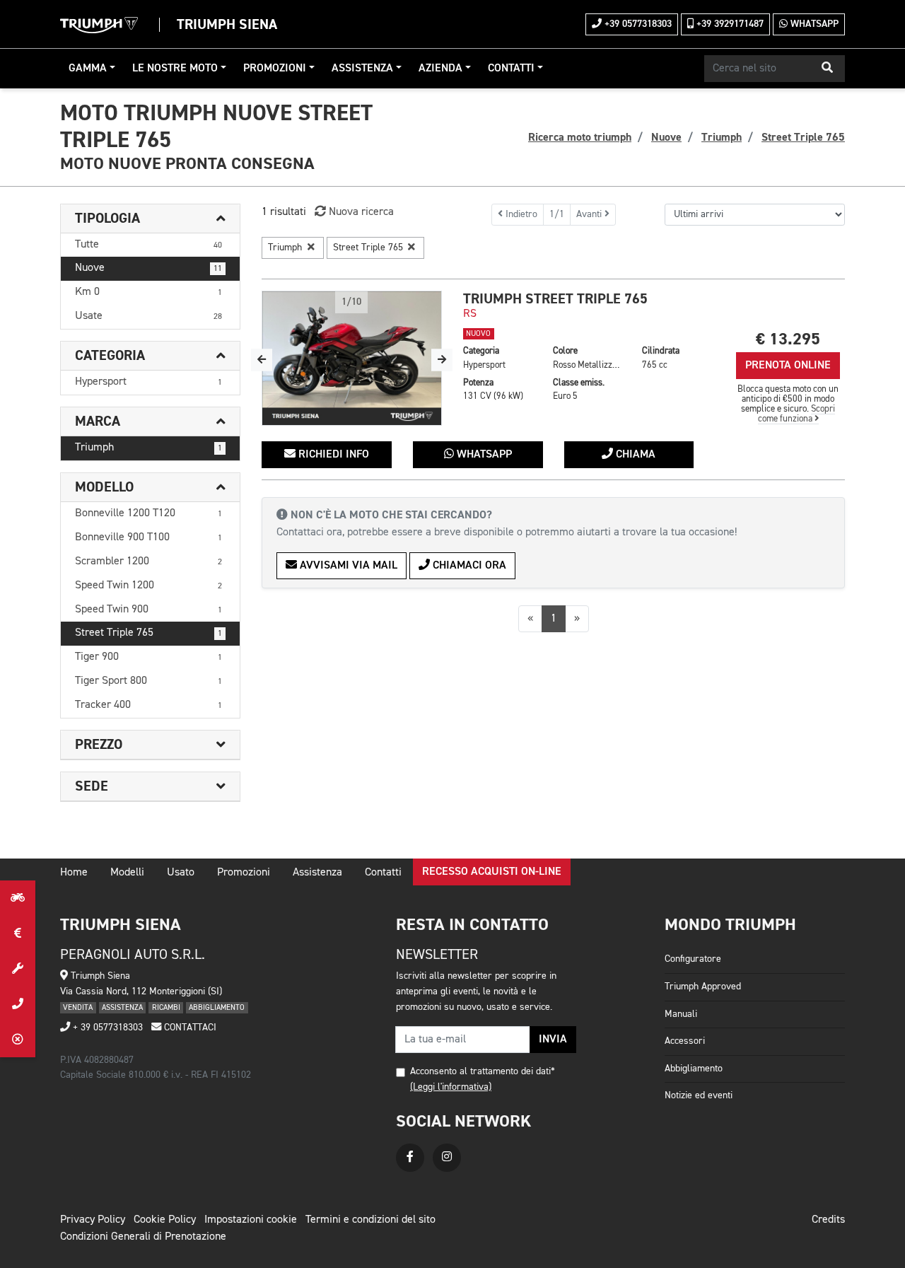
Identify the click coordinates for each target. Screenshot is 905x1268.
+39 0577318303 (637, 24)
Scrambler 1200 (148, 561)
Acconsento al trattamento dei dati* (482, 1071)
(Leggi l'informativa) (450, 1087)
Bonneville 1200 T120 (148, 513)
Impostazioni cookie (250, 1220)
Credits (828, 1220)
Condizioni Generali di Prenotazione (143, 1237)
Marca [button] (97, 421)
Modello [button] (104, 487)
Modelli (127, 872)
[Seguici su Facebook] (410, 1158)
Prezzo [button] (98, 744)
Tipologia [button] (107, 218)
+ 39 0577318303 (106, 1028)
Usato (180, 872)
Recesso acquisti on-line (491, 872)
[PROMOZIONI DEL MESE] (17, 933)
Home (74, 872)
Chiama (634, 454)
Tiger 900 (148, 657)
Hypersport (148, 382)
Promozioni (274, 68)
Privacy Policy (92, 1220)
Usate (148, 316)
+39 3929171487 (729, 24)
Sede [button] (91, 786)
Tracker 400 (148, 705)
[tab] (150, 218)
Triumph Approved (703, 986)
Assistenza (362, 68)
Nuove (148, 268)
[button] (827, 68)
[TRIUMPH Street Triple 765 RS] (352, 358)
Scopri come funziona (797, 414)
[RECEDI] (17, 1039)
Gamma (88, 68)
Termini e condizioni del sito (370, 1220)
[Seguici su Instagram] (447, 1158)
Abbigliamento (694, 1069)
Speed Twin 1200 (148, 585)
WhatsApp (813, 24)
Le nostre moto (175, 68)
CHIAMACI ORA (468, 565)
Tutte (148, 244)
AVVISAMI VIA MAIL (347, 565)
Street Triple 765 (148, 633)
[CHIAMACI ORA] (17, 1004)
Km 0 (148, 292)
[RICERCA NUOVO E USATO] (17, 898)
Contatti (511, 68)
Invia (553, 1039)
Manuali (681, 1014)
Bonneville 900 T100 (148, 537)
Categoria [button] (110, 355)
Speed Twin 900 (148, 609)
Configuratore (693, 959)
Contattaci (188, 1028)
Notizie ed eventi (698, 1095)
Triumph (148, 447)
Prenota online (788, 365)
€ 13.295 (788, 339)
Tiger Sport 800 (148, 681)
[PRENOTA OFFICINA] (17, 969)
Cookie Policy (165, 1220)
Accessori (685, 1041)
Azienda (440, 68)
